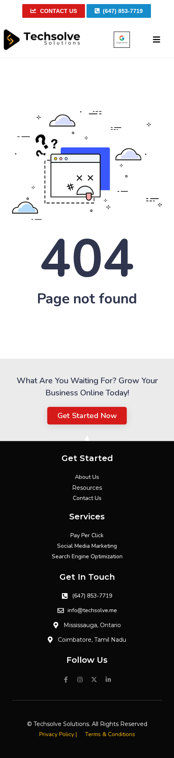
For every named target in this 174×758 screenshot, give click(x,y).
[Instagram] (80, 680)
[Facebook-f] (66, 680)
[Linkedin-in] (108, 680)
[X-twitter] (94, 680)
